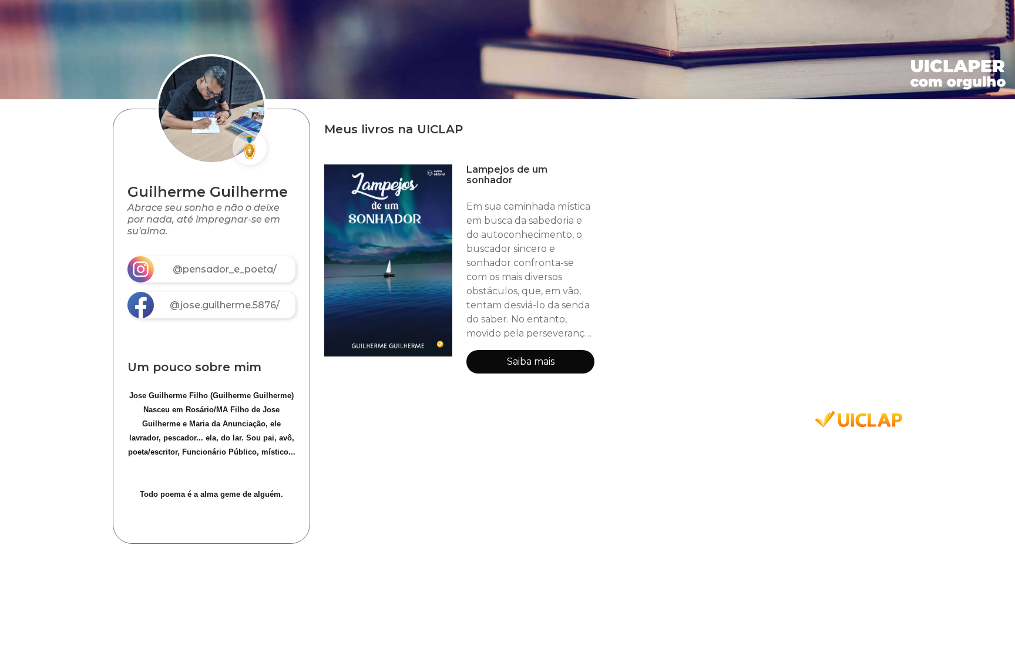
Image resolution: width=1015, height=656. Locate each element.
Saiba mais (530, 361)
